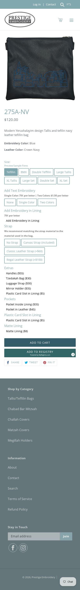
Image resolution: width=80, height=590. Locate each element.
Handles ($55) (15, 273)
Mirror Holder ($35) (18, 288)
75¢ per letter (12, 215)
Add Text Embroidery (36, 192)
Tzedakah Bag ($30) (18, 278)
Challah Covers (19, 419)
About (12, 467)
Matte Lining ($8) (17, 331)
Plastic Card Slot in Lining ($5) (25, 293)
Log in (37, 4)
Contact (50, 4)
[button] (40, 353)
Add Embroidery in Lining (22, 220)
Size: (16, 163)
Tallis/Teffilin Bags (21, 398)
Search (13, 488)
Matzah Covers (18, 430)
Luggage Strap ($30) (19, 283)
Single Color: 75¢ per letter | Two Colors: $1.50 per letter (36, 195)
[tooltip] (73, 354)
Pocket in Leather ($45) (20, 309)
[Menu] (71, 19)
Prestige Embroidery (43, 577)
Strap (33, 230)
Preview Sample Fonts (16, 165)
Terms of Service (20, 499)
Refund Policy (18, 509)
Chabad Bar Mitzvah (22, 409)
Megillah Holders (20, 440)
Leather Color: (13, 150)
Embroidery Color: (16, 143)
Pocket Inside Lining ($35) (22, 304)
